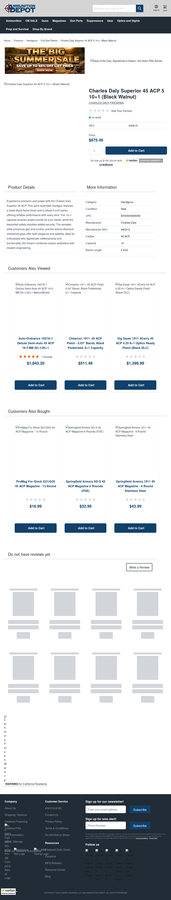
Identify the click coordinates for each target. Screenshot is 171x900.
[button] (9, 891)
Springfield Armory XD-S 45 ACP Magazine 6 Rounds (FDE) (85, 486)
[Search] (139, 8)
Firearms (18, 40)
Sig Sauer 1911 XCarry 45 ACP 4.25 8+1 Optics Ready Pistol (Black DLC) (135, 343)
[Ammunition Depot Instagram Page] (89, 863)
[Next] (163, 336)
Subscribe (140, 809)
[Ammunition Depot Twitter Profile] (109, 865)
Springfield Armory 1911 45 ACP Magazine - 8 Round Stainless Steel (135, 486)
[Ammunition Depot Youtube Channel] (99, 865)
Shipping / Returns (16, 815)
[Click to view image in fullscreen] (43, 121)
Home (7, 40)
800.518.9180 (53, 808)
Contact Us (51, 815)
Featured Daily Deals (57, 849)
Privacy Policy (153, 838)
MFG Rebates (53, 863)
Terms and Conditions (142, 838)
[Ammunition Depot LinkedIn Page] (129, 863)
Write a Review (139, 567)
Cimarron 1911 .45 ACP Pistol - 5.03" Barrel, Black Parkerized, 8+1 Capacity (85, 343)
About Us (10, 808)
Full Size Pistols (49, 40)
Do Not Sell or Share (57, 835)
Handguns (32, 40)
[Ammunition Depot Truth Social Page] (119, 865)
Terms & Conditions (56, 828)
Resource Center (55, 870)
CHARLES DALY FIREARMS (106, 103)
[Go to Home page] (19, 8)
